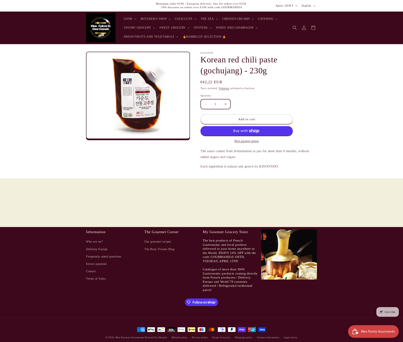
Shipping (224, 88)
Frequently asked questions (103, 256)
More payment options (246, 141)
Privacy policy (200, 337)
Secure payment (96, 263)
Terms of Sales (95, 278)
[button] (129, 19)
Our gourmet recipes (157, 241)
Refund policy (179, 337)
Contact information (268, 337)
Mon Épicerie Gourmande (129, 337)
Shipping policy (244, 337)
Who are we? (94, 241)
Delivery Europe (97, 249)
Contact (91, 271)
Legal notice (290, 337)
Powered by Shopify (156, 337)
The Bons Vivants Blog (159, 249)
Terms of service (221, 337)
